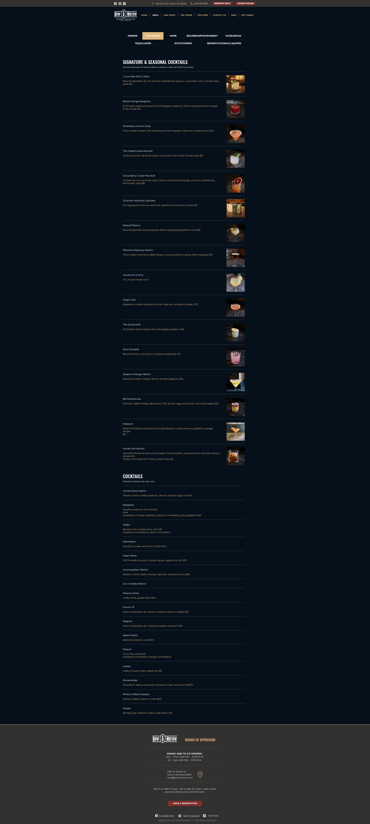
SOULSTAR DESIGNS (180, 820)
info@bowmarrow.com (180, 777)
